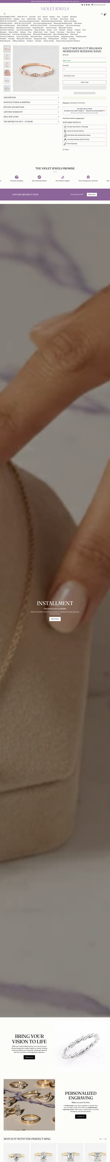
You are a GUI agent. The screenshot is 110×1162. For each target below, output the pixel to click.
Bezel (72, 19)
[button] (84, 87)
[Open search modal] (4, 14)
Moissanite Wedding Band (63, 23)
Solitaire (23, 32)
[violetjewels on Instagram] (84, 5)
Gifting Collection (18, 41)
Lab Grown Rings (22, 36)
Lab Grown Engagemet (24, 30)
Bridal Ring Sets (38, 28)
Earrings (11, 38)
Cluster (45, 19)
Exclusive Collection (7, 30)
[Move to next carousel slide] (104, 1138)
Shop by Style (13, 32)
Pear (58, 17)
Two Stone (54, 19)
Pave (23, 19)
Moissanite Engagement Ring (52, 21)
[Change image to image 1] (7, 48)
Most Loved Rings (70, 21)
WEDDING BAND (6, 23)
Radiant (52, 17)
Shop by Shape (40, 30)
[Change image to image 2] (7, 56)
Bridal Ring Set (5, 41)
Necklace (3, 38)
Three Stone (64, 19)
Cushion (65, 17)
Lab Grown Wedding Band (42, 23)
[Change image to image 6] (7, 88)
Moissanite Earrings (23, 28)
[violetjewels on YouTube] (89, 5)
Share (67, 149)
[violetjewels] (55, 9)
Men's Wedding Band (7, 25)
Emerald (32, 17)
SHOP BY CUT (22, 17)
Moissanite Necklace (7, 28)
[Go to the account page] (102, 14)
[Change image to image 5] (7, 80)
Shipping (66, 103)
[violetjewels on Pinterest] (86, 5)
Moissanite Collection (24, 38)
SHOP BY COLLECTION (8, 21)
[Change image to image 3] (7, 64)
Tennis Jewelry (51, 28)
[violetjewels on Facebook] (82, 5)
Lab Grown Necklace (56, 25)
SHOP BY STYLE (6, 19)
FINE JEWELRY (22, 25)
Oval (39, 17)
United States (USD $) (99, 5)
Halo (39, 19)
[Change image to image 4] (7, 72)
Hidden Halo (31, 19)
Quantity (66, 65)
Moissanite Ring (36, 36)
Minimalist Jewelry (65, 28)
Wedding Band (5, 34)
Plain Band (78, 23)
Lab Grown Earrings (73, 25)
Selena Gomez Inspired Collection (68, 41)
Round (45, 17)
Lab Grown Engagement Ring (29, 21)
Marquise (73, 17)
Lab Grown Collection (51, 36)
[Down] (7, 90)
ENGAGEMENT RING (7, 17)
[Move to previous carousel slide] (101, 1139)
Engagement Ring (67, 36)
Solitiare (16, 19)
